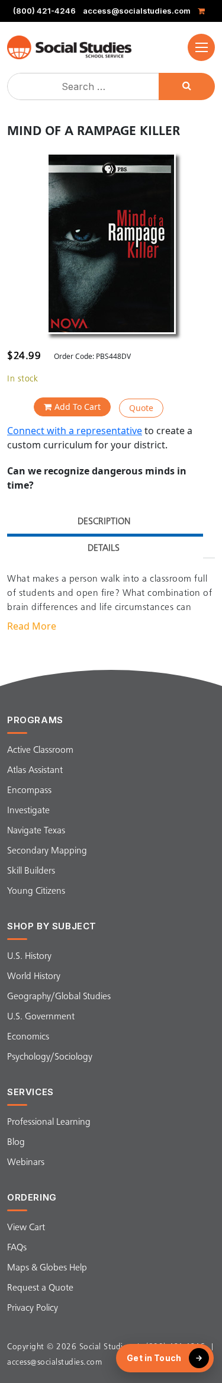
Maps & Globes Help (47, 1268)
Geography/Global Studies (59, 997)
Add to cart (77, 406)
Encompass (29, 790)
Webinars (25, 1162)
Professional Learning (49, 1122)
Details (104, 548)
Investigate (28, 811)
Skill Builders (31, 871)
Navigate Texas (36, 831)
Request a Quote (40, 1288)
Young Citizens (36, 891)
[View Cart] (203, 11)
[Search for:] (84, 86)
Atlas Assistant (35, 770)
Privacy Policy (32, 1308)
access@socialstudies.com (137, 11)
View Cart (26, 1228)
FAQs (17, 1248)
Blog (16, 1142)
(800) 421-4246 (44, 11)
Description (104, 522)
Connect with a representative (74, 430)
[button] (201, 47)
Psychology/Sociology (49, 1057)
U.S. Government (41, 1017)
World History (33, 976)
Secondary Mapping (47, 851)
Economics (28, 1037)
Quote (141, 407)
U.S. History (29, 956)
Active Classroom (40, 750)
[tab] (103, 523)
